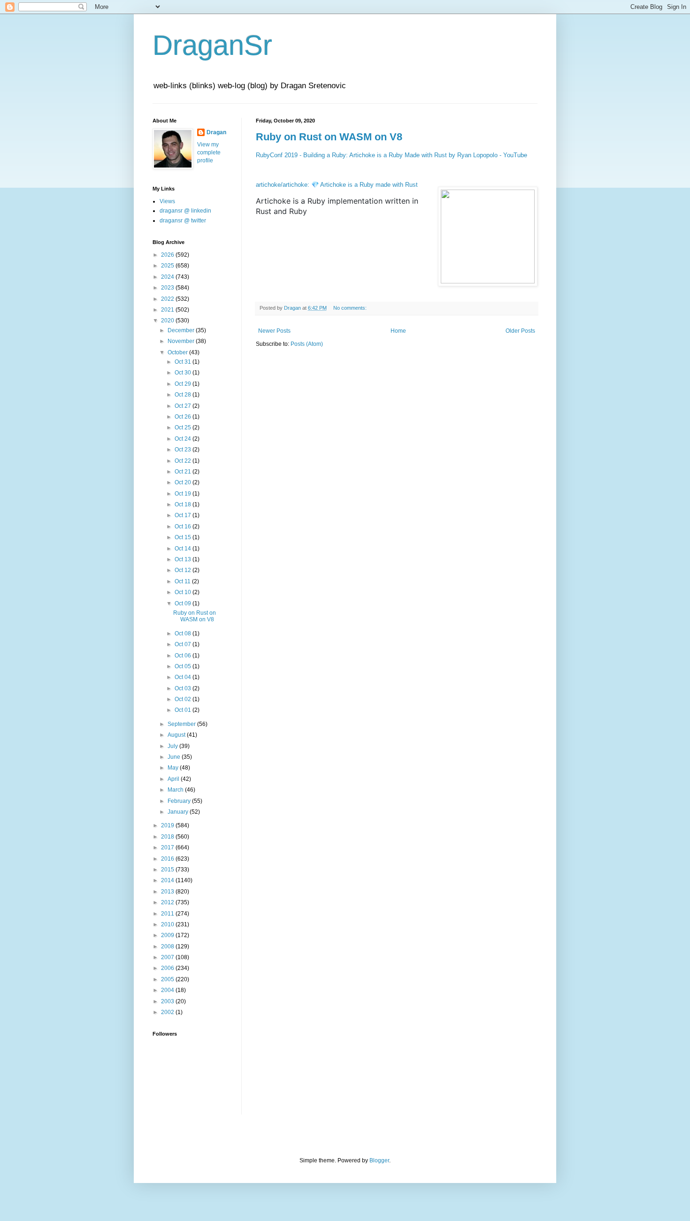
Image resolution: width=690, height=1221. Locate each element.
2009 (168, 935)
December (182, 330)
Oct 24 (183, 438)
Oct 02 (183, 699)
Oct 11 (183, 581)
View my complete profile (209, 152)
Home (398, 331)
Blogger (379, 1160)
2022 (168, 299)
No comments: (350, 308)
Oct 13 (183, 559)
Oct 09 (183, 603)
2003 (168, 1001)
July (173, 746)
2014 (168, 880)
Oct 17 (183, 515)
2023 (168, 287)
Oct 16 (183, 526)
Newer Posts (274, 331)
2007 (168, 957)
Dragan (216, 132)
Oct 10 (183, 592)
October (178, 352)
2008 (168, 946)
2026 (168, 255)
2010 (168, 924)
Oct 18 (183, 504)
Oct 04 (183, 677)
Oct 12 (183, 570)
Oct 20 (183, 482)
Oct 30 (183, 372)
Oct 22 (183, 461)
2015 (168, 869)
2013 (168, 891)
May (174, 767)
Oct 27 (183, 406)
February (180, 801)
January (179, 812)
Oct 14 (183, 548)
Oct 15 (183, 537)
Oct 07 (183, 644)
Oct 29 (183, 384)
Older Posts (520, 331)
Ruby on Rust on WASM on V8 (329, 137)
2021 (168, 309)
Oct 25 (183, 427)
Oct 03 (183, 688)
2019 (168, 825)
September (182, 724)
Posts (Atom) (307, 344)
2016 (168, 858)
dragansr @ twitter (183, 220)
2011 (168, 913)
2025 (168, 265)
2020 (168, 320)
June (175, 757)
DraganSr (212, 45)
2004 (168, 990)
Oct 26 (183, 416)
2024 (168, 277)
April (174, 779)
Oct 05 (183, 666)
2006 (168, 968)
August (177, 735)
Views (167, 201)
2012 (168, 902)
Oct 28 (183, 394)
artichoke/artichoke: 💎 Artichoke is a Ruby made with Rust (337, 184)
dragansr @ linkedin (185, 210)
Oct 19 (183, 493)
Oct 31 (183, 362)
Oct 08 (183, 633)
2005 (168, 979)
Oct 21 (183, 471)
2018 (168, 836)
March (176, 789)
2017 (168, 847)
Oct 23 (183, 449)
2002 (168, 1012)
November (182, 341)
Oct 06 (183, 655)
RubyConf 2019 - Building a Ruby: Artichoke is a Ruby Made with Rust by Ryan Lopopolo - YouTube (391, 155)
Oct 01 (183, 710)
